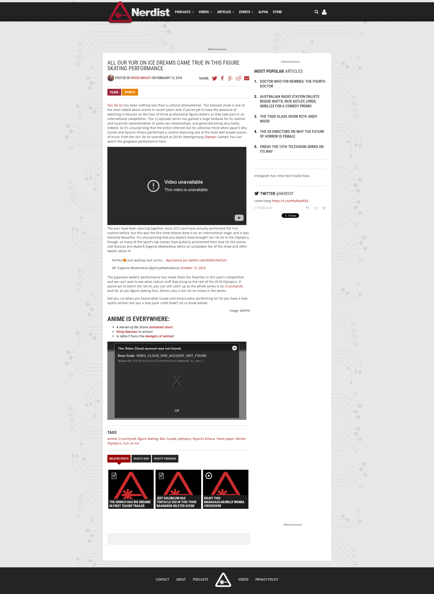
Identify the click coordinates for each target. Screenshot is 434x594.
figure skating (148, 439)
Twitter (215, 78)
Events (244, 12)
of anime (159, 336)
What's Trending (165, 458)
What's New (141, 458)
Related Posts (119, 458)
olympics (184, 439)
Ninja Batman (126, 331)
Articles (224, 12)
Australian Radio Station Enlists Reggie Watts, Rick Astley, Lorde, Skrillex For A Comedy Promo (289, 101)
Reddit (238, 78)
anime (112, 439)
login (324, 12)
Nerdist (139, 12)
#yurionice (174, 260)
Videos (204, 12)
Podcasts (182, 12)
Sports (130, 92)
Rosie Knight (141, 78)
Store (277, 12)
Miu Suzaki (168, 439)
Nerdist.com (223, 580)
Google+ (231, 78)
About (181, 580)
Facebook (223, 78)
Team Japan (225, 439)
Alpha (263, 12)
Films (114, 92)
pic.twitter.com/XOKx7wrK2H (204, 260)
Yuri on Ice (131, 443)
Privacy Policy (266, 580)
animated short (161, 327)
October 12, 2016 (193, 268)
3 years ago (263, 208)
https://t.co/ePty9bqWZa (290, 201)
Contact (162, 580)
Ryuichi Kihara (204, 439)
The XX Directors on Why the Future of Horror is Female (292, 134)
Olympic (210, 137)
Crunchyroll (234, 286)
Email (246, 78)
